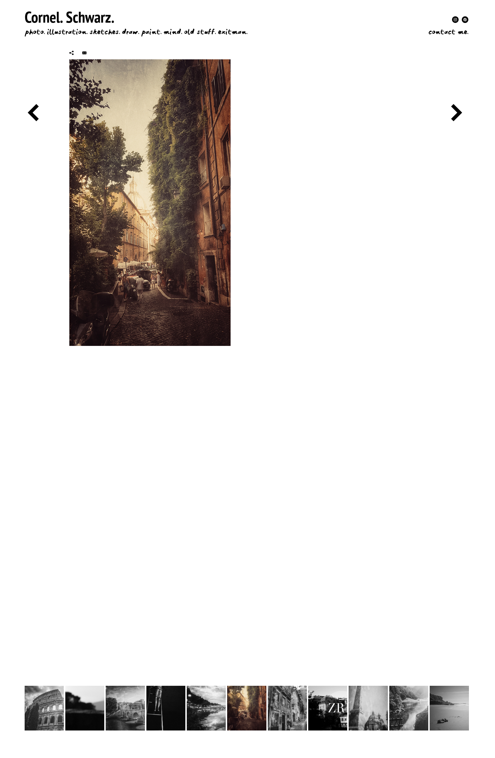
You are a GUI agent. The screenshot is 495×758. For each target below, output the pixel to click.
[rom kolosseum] (44, 708)
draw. (130, 32)
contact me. (448, 32)
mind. (173, 32)
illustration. (67, 32)
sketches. (105, 32)
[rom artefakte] (368, 708)
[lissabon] (287, 708)
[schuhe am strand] (449, 708)
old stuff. (200, 32)
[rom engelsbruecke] (125, 708)
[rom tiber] (206, 708)
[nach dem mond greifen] (165, 708)
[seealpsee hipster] (408, 708)
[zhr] (327, 708)
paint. (151, 32)
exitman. (232, 32)
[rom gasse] (246, 708)
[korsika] (84, 708)
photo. (35, 32)
